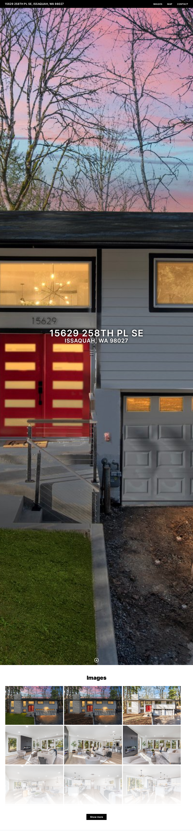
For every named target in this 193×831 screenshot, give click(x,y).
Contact (182, 4)
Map (169, 4)
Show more (96, 816)
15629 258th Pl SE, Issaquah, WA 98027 (34, 3)
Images (157, 4)
